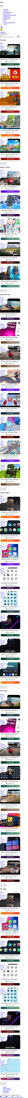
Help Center (6, 1092)
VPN (5, 24)
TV (4, 21)
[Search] (18, 36)
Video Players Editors (9, 22)
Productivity (6, 18)
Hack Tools (6, 13)
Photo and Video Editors (9, 15)
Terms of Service (7, 1089)
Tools (5, 19)
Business (5, 10)
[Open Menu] (1, 27)
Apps (5, 9)
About (4, 1086)
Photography (6, 16)
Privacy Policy (6, 1088)
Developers (6, 1091)
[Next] (5, 163)
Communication (7, 12)
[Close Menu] (1, 6)
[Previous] (1, 163)
